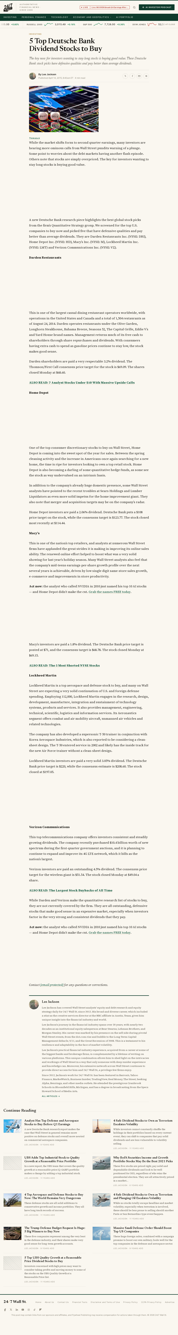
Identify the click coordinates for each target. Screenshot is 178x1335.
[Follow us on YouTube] (22, 1309)
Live (106, 7)
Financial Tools (79, 1302)
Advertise (170, 1302)
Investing (10, 17)
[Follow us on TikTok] (34, 1309)
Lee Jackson (49, 74)
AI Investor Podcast (158, 7)
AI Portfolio (124, 17)
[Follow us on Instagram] (28, 1309)
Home (38, 1302)
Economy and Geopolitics (91, 17)
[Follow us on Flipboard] (40, 1309)
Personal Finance (34, 17)
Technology (59, 17)
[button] (134, 7)
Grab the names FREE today (110, 592)
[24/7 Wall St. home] (8, 7)
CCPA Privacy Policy (151, 1302)
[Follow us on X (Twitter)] (11, 1309)
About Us (49, 1302)
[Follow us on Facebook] (5, 1309)
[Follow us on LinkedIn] (16, 1309)
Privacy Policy (130, 1302)
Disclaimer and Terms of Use (105, 1302)
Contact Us (63, 1302)
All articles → (51, 1096)
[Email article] (139, 76)
